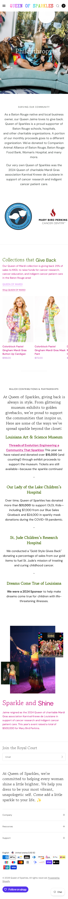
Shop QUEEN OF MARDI (13, 290)
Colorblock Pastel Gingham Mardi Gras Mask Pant (50, 350)
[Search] (57, 6)
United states (25, 852)
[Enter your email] (62, 757)
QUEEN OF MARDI (12, 284)
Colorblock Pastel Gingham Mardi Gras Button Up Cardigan (14, 350)
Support (6, 838)
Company (7, 815)
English (5, 852)
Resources (7, 826)
